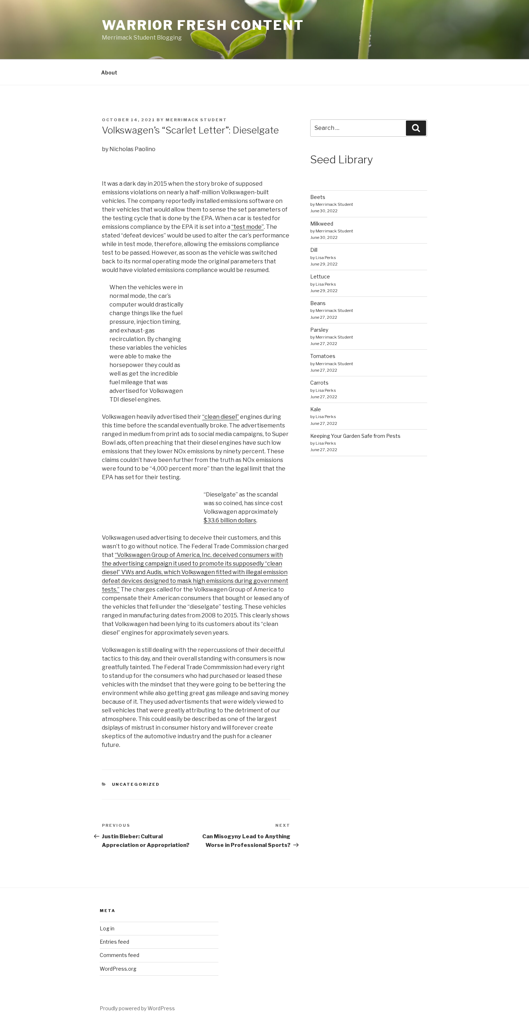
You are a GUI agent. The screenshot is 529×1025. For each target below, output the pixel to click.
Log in (107, 928)
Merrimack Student (196, 119)
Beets (317, 197)
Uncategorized (136, 784)
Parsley (319, 330)
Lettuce (320, 276)
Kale (315, 409)
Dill (313, 250)
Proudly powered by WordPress (137, 1008)
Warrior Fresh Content (203, 25)
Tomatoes (322, 356)
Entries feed (114, 942)
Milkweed (321, 224)
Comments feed (119, 955)
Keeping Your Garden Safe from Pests (355, 436)
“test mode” (247, 226)
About (109, 72)
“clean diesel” (220, 416)
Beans (318, 303)
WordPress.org (118, 969)
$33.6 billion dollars (230, 520)
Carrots (319, 383)
